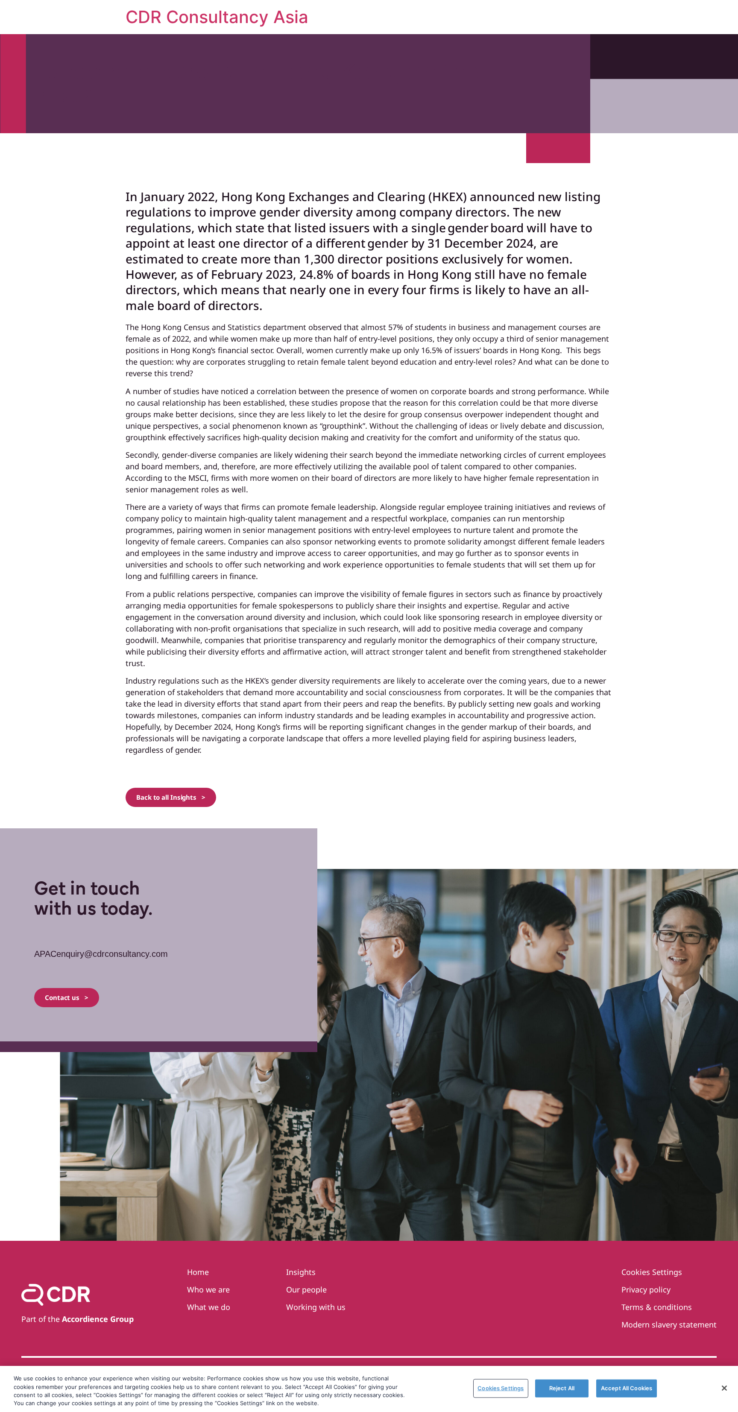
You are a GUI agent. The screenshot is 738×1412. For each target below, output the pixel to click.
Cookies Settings (500, 1388)
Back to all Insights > (170, 797)
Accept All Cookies (626, 1388)
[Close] (724, 1388)
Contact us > (66, 997)
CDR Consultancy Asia (217, 16)
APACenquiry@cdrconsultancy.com (101, 954)
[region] (369, 1389)
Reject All (561, 1388)
